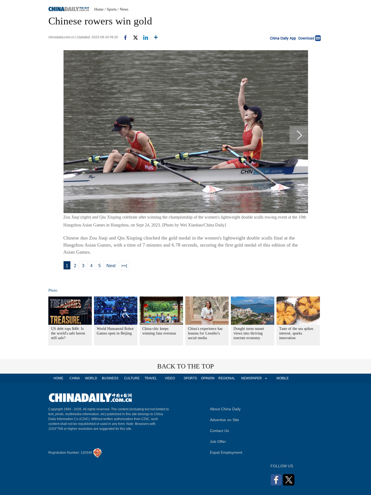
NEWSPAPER (251, 378)
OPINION (208, 378)
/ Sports (111, 9)
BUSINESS (110, 378)
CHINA (75, 378)
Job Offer (218, 441)
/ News (123, 9)
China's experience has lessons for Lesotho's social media (205, 333)
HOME (58, 378)
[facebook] (123, 37)
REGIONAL (226, 378)
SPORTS (190, 378)
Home (98, 9)
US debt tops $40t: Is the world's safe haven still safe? (68, 333)
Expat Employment (226, 452)
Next (110, 265)
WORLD (91, 378)
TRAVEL (150, 378)
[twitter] (133, 37)
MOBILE (282, 378)
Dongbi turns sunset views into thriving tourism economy (249, 333)
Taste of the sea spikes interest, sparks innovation (296, 333)
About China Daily (225, 409)
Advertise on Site (224, 420)
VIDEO (170, 378)
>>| (124, 265)
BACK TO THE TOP (185, 366)
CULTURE (132, 378)
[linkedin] (143, 37)
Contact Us (219, 430)
